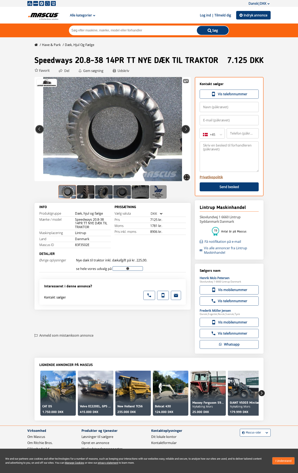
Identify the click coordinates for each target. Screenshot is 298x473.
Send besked (229, 187)
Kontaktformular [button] (164, 443)
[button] (42, 70)
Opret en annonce (95, 443)
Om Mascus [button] (36, 436)
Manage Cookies (74, 462)
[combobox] (150, 214)
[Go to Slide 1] (67, 192)
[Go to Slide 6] (158, 192)
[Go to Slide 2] (86, 192)
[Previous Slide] (39, 129)
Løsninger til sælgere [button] (97, 436)
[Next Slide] (186, 129)
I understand (283, 460)
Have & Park (51, 45)
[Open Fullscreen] (187, 177)
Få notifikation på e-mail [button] (223, 241)
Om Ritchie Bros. (40, 443)
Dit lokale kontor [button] (164, 436)
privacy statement (108, 462)
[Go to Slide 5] (140, 192)
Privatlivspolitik (211, 177)
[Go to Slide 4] (122, 192)
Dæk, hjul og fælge (79, 45)
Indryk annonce (255, 15)
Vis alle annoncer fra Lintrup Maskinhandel (225, 250)
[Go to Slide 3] (104, 192)
